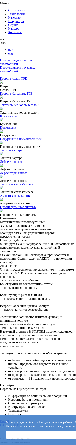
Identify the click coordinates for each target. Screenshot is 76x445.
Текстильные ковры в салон (19, 105)
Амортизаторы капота (15, 195)
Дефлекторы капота (13, 173)
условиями (68, 426)
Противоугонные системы (18, 207)
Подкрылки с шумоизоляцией (21, 139)
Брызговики (8, 116)
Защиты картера (11, 150)
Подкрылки (8, 127)
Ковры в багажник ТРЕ (16, 93)
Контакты (15, 32)
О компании (16, 10)
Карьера (13, 28)
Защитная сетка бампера (17, 184)
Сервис (13, 25)
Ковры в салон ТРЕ (13, 78)
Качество (14, 17)
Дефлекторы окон (12, 161)
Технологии (16, 14)
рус (10, 49)
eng (10, 53)
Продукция (16, 21)
